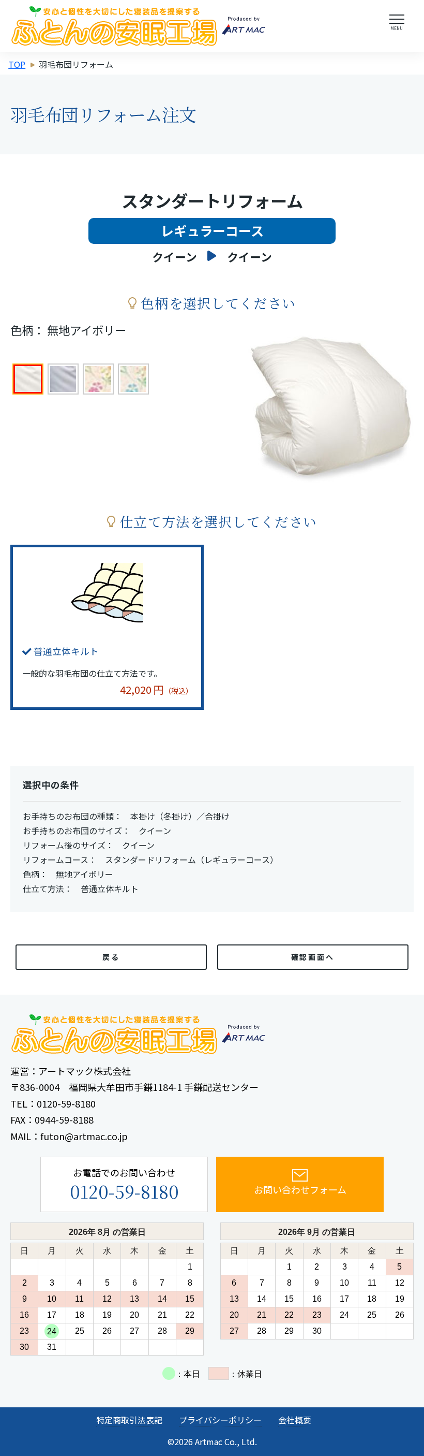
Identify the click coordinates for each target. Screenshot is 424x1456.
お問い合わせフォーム (300, 1189)
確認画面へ (313, 957)
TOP (16, 64)
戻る (111, 957)
